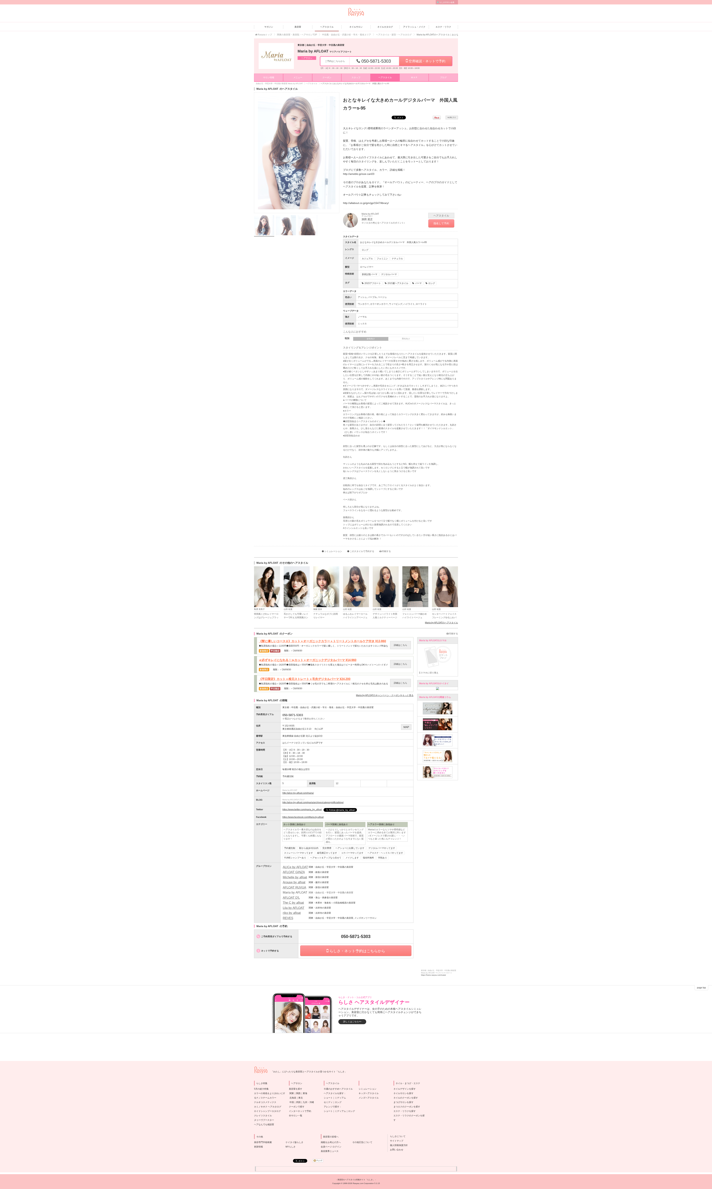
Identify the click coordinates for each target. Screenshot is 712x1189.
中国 (291, 1102)
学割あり (382, 857)
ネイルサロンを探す (403, 1093)
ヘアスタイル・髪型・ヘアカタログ (394, 34)
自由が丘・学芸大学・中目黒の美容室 (355, 707)
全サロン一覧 (295, 1115)
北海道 (292, 1097)
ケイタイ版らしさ (294, 1142)
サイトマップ (395, 1141)
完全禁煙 (326, 848)
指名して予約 (441, 223)
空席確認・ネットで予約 (426, 61)
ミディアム (340, 1097)
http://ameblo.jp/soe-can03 (358, 173)
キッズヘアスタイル (369, 1093)
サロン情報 (268, 77)
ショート (328, 1097)
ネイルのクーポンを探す (405, 1097)
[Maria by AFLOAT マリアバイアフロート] (276, 56)
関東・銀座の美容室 (319, 872)
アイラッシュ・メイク (414, 27)
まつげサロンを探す (403, 1102)
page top (701, 987)
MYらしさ (291, 1146)
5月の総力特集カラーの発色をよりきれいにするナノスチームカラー (269, 1093)
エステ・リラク (443, 27)
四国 (298, 1102)
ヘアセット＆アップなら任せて (325, 857)
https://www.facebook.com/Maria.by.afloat (303, 817)
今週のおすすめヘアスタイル (338, 1089)
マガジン (268, 27)
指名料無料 (368, 857)
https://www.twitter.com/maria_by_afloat (302, 809)
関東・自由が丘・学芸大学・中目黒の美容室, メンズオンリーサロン (343, 918)
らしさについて (397, 1136)
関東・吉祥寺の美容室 (320, 907)
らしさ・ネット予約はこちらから (356, 951)
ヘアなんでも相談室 (264, 1124)
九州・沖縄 (308, 1102)
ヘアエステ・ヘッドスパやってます (385, 853)
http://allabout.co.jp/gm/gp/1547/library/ (366, 203)
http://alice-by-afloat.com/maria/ (298, 793)
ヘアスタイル (327, 27)
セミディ (328, 1102)
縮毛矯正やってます (327, 853)
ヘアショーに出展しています (349, 848)
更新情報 (258, 1146)
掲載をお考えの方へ (331, 1142)
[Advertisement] (356, 1047)
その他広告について (362, 1142)
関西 (298, 1093)
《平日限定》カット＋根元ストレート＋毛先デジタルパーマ (304, 679)
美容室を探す (295, 1089)
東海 (305, 1093)
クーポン (326, 77)
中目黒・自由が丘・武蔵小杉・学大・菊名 (312, 707)
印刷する (386, 551)
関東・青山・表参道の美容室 (323, 897)
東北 (300, 1097)
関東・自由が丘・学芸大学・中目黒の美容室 (331, 867)
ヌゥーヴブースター (264, 1120)
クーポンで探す (296, 1106)
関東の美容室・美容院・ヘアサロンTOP (297, 34)
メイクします (352, 857)
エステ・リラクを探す (404, 1111)
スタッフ (356, 77)
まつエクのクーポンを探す (406, 1106)
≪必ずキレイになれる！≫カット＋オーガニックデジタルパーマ (307, 660)
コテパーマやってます (352, 853)
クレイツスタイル (263, 1115)
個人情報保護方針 (398, 1145)
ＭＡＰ (414, 77)
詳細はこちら (400, 645)
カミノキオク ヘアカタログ (267, 1106)
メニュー (297, 77)
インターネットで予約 (300, 1111)
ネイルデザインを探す (404, 1089)
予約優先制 (289, 848)
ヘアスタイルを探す (334, 1093)
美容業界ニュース (330, 1151)
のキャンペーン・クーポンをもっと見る (384, 695)
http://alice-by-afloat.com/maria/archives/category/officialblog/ (313, 802)
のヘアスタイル (441, 622)
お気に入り (452, 117)
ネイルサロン (356, 27)
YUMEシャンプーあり (295, 857)
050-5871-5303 (375, 61)
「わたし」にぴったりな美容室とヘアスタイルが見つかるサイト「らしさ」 (309, 1071)
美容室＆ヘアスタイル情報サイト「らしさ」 (356, 1180)
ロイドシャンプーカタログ (267, 1111)
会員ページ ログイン (331, 1146)
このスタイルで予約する (361, 551)
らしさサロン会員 (446, 2)
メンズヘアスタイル (369, 1097)
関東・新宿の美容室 (319, 877)
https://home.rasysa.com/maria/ (433, 975)
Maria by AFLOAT (325, 51)
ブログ (443, 77)
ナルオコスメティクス (265, 1102)
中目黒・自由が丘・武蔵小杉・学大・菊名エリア (346, 34)
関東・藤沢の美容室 (319, 882)
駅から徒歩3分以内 (308, 848)
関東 (291, 1093)
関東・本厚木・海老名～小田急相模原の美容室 (332, 902)
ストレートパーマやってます (298, 853)
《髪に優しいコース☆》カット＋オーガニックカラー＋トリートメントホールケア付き (322, 641)
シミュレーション (333, 551)
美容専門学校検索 (263, 1142)
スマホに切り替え (429, 672)
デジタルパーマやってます (381, 848)
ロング (338, 1102)
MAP (406, 727)
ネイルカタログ (385, 27)
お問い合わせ (395, 1149)
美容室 (297, 27)
